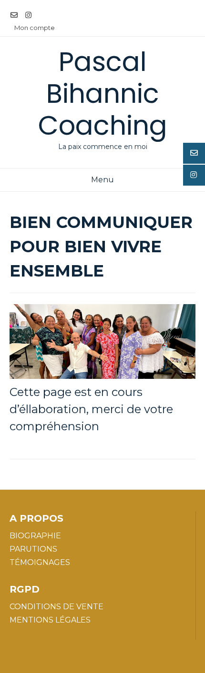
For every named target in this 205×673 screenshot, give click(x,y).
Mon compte (34, 27)
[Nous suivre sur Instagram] (28, 15)
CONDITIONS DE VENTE (56, 606)
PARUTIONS (33, 549)
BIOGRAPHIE (35, 535)
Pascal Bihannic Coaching (102, 93)
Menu (102, 179)
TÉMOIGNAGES (40, 562)
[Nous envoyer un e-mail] (14, 15)
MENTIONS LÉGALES (50, 619)
